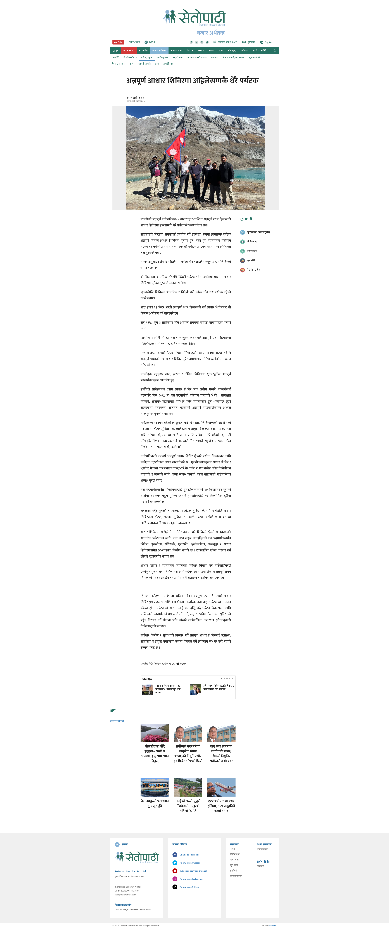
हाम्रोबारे (233, 871)
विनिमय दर (235, 854)
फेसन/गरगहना (118, 64)
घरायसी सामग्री (144, 64)
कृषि (131, 64)
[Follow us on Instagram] (201, 42)
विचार (190, 50)
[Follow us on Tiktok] (207, 42)
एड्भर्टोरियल (168, 64)
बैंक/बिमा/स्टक (130, 57)
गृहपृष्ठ (233, 849)
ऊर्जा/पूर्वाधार (162, 57)
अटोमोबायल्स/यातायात (197, 57)
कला (211, 50)
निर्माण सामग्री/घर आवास (233, 57)
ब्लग (221, 50)
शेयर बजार (235, 860)
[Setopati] (137, 857)
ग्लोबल (244, 50)
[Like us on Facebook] (191, 42)
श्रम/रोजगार (178, 57)
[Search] (275, 50)
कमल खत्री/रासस (136, 98)
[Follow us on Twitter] (196, 42)
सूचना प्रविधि (254, 57)
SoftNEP (273, 925)
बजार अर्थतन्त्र (159, 50)
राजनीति (143, 50)
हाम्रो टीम (260, 866)
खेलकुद (232, 50)
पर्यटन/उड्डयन (147, 57)
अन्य (157, 64)
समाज (201, 50)
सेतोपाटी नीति (236, 876)
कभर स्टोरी (128, 50)
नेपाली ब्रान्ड (176, 50)
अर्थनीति (115, 57)
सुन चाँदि (234, 865)
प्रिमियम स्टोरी (259, 50)
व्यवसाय (214, 57)
